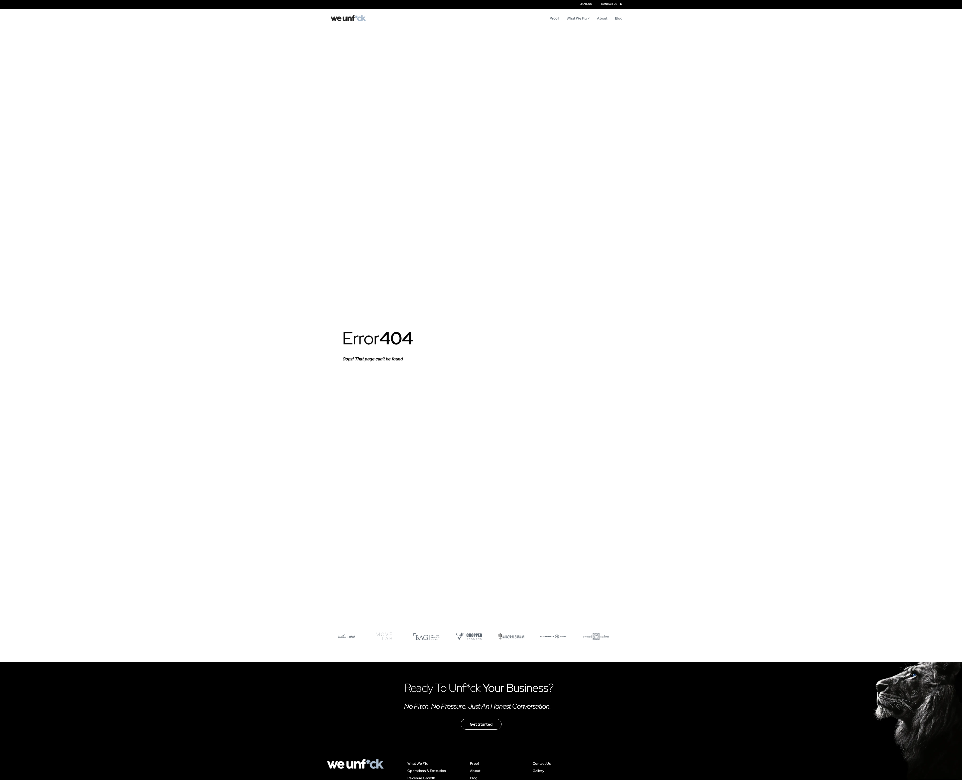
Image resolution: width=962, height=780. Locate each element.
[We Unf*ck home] (348, 18)
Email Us (586, 4)
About (602, 18)
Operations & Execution (426, 770)
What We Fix (577, 18)
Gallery (538, 770)
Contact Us (542, 763)
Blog (618, 18)
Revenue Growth (421, 778)
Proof (554, 18)
